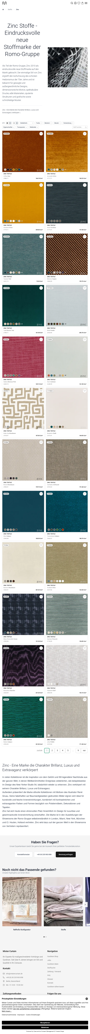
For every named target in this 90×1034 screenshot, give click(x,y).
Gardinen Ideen (52, 964)
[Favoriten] (79, 3)
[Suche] (71, 3)
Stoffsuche (51, 968)
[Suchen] (86, 127)
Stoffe (10, 9)
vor (84, 750)
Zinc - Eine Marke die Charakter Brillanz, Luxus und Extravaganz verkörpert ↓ (20, 111)
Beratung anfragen (66, 854)
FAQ (48, 975)
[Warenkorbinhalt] (82, 3)
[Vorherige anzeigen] (5, 904)
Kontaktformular (23, 854)
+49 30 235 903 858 (44, 854)
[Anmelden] (75, 3)
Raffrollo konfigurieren (66, 159)
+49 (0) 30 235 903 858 (14, 977)
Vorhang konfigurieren (23, 159)
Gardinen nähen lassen (55, 987)
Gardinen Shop (52, 956)
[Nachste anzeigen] (85, 904)
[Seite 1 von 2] (44, 936)
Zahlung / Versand (54, 971)
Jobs (49, 960)
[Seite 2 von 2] (45, 936)
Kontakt (50, 983)
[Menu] (86, 3)
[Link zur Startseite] (36, 3)
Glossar (50, 979)
